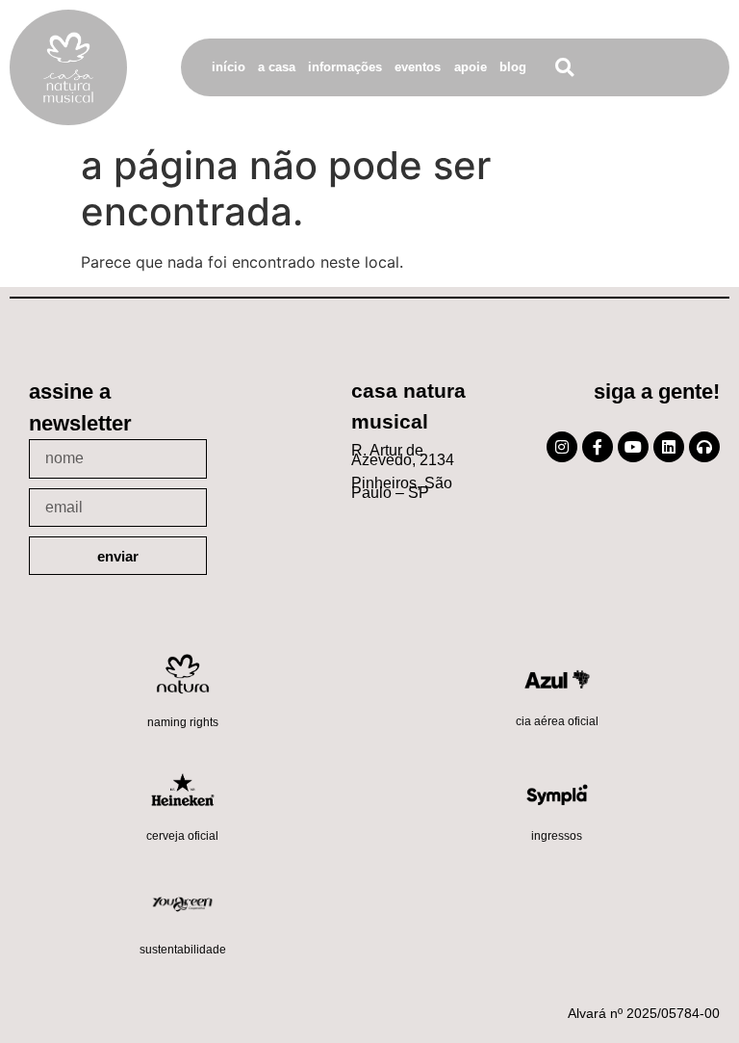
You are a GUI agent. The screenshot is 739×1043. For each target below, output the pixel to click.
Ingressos (556, 836)
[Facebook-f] (597, 446)
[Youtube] (633, 446)
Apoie (470, 67)
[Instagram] (562, 446)
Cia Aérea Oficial (557, 721)
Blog (512, 67)
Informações (345, 67)
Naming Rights (182, 722)
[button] (564, 68)
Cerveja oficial (182, 836)
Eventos (418, 67)
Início (228, 67)
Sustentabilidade (183, 949)
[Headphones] (704, 446)
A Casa (276, 67)
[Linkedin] (668, 446)
